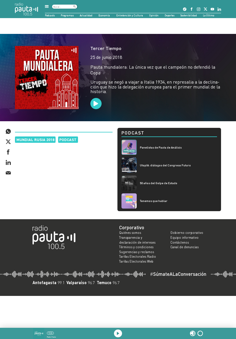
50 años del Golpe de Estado (158, 183)
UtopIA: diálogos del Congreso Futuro (165, 165)
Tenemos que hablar (154, 201)
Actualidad (86, 15)
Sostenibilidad (188, 15)
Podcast (68, 139)
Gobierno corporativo (186, 233)
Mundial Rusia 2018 (35, 139)
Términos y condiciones (136, 247)
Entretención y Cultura (129, 15)
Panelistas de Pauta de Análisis (161, 147)
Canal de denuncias (184, 247)
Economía (104, 15)
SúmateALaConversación (178, 274)
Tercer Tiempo (105, 48)
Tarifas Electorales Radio (137, 257)
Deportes (169, 15)
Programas (67, 15)
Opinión (154, 15)
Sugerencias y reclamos (136, 252)
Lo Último (208, 15)
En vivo (50, 333)
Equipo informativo (184, 238)
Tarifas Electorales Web (136, 261)
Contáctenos (179, 242)
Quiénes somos (130, 233)
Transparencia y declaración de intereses (137, 240)
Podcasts (50, 15)
